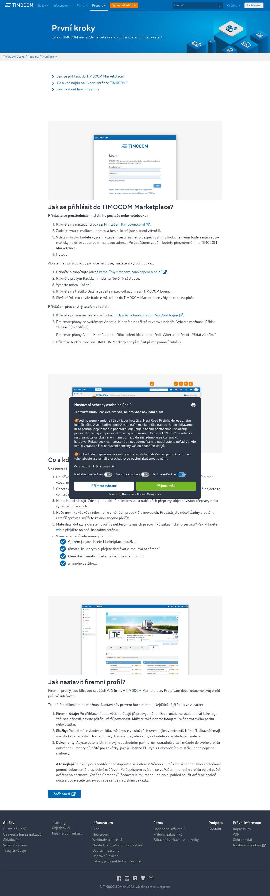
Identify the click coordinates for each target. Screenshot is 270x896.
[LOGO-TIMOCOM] (19, 5)
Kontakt (215, 829)
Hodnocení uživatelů (169, 829)
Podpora (97, 5)
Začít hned (62, 794)
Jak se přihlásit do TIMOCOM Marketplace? (90, 76)
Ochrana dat (242, 840)
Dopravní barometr (107, 850)
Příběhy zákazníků (167, 834)
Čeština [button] (232, 5)
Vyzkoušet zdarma (124, 5)
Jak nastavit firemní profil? (78, 89)
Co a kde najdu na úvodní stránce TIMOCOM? (92, 83)
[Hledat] (218, 5)
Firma (81, 5)
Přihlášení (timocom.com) (124, 224)
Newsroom (100, 834)
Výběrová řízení (15, 845)
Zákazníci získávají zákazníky (176, 840)
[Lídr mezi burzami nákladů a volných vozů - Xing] (136, 878)
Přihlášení (254, 5)
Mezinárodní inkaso (67, 833)
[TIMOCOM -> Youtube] (128, 878)
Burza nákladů (14, 829)
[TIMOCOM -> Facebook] (120, 878)
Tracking (58, 823)
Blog (96, 829)
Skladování (11, 840)
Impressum (242, 829)
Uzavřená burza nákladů (22, 834)
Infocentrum (61, 5)
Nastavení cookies (247, 845)
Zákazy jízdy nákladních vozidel (116, 861)
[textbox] (197, 5)
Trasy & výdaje (14, 850)
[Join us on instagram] (151, 878)
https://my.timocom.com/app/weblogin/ (130, 272)
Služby (41, 5)
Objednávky (61, 828)
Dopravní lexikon (105, 856)
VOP (236, 834)
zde (59, 530)
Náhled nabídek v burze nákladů (117, 845)
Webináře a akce (105, 840)
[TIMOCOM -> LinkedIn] (144, 878)
